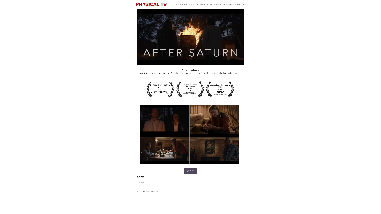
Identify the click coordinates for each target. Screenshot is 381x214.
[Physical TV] (151, 4)
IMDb (192, 171)
